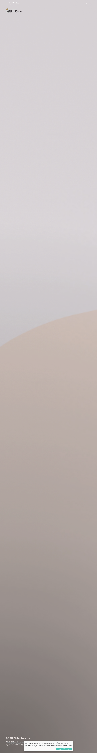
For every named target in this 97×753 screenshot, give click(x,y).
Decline (68, 749)
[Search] (86, 3)
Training (51, 3)
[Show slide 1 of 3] (81, 750)
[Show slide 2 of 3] (87, 750)
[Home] (14, 3)
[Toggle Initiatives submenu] (63, 3)
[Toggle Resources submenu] (73, 3)
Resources (69, 3)
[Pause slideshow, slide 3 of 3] (92, 750)
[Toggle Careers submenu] (46, 3)
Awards (34, 3)
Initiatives (60, 3)
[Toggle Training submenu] (54, 3)
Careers (43, 3)
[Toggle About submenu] (29, 3)
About (26, 3)
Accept (60, 749)
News (77, 3)
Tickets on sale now (11, 749)
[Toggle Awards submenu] (37, 3)
